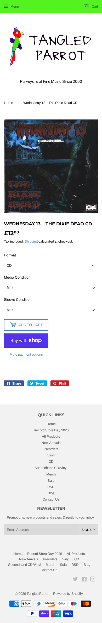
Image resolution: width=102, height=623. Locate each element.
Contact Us (51, 499)
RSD (51, 487)
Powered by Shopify (68, 594)
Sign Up (88, 530)
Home (8, 103)
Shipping (31, 241)
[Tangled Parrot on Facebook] (84, 580)
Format (10, 255)
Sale (51, 481)
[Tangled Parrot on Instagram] (92, 580)
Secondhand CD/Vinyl (51, 468)
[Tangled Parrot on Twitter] (75, 580)
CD (51, 461)
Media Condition (17, 277)
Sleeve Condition (18, 300)
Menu (14, 6)
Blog (51, 493)
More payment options (26, 354)
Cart (94, 6)
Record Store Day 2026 (51, 430)
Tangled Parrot (37, 594)
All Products (51, 436)
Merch (51, 474)
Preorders (51, 449)
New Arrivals (51, 443)
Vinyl (51, 455)
